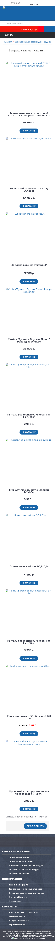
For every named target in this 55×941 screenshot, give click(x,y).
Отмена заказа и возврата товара (26, 893)
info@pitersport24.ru (19, 920)
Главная (8, 42)
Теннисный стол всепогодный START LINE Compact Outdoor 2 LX (29, 114)
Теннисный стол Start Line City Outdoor (29, 189)
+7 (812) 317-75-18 (17, 916)
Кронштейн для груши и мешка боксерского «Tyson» (29, 792)
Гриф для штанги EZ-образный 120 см (29, 717)
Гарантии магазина (19, 857)
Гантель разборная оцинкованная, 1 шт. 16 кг (29, 642)
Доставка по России (19, 873)
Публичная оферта (18, 885)
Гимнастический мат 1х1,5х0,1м (29, 566)
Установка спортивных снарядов (26, 865)
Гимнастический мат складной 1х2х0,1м (29, 491)
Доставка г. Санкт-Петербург (24, 869)
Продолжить (35, 826)
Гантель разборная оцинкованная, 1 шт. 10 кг (29, 415)
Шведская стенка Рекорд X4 (29, 265)
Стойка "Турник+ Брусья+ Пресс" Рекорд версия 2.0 (29, 340)
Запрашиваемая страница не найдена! (33, 42)
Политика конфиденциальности (26, 889)
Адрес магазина (17, 924)
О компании (15, 901)
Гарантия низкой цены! (21, 861)
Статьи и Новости (18, 897)
